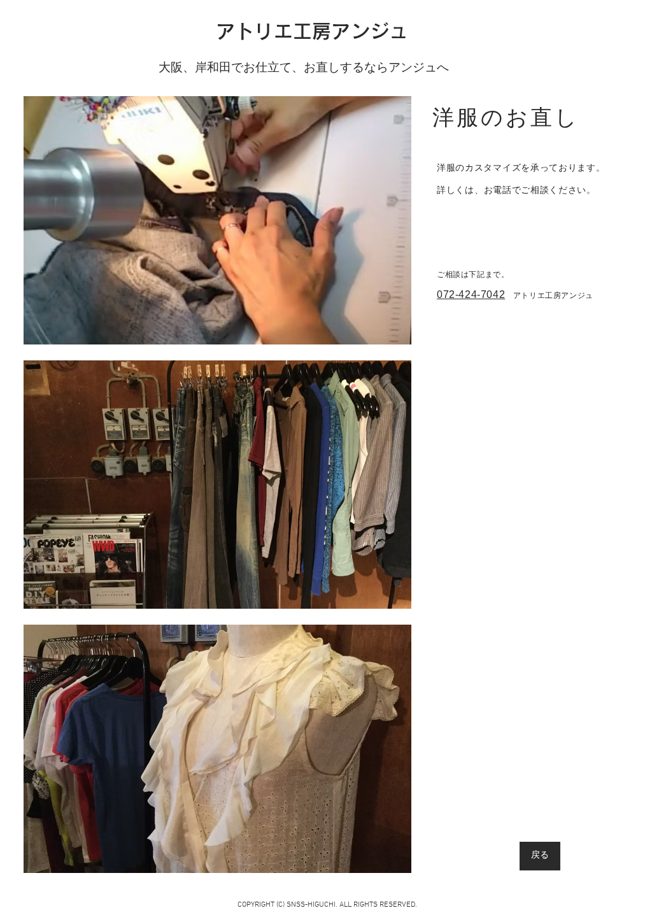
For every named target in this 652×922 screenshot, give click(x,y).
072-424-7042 (471, 294)
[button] (217, 220)
